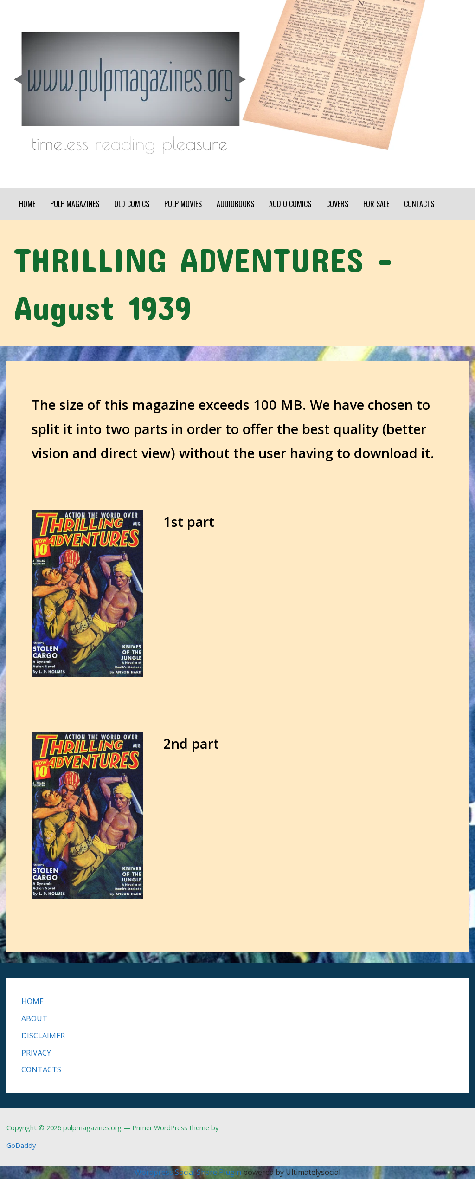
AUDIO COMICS (290, 203)
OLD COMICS (131, 203)
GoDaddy (21, 1145)
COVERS (337, 203)
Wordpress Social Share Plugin (189, 1172)
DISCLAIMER (43, 1035)
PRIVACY (36, 1053)
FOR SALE (376, 203)
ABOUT (34, 1018)
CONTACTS (419, 203)
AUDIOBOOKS (235, 203)
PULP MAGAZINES (74, 203)
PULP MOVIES (183, 203)
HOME (27, 203)
